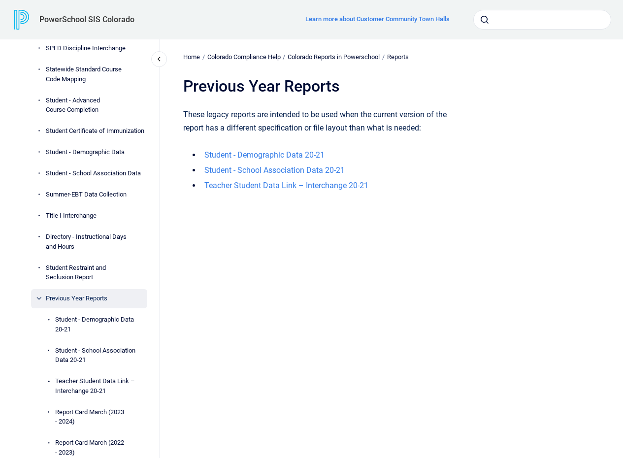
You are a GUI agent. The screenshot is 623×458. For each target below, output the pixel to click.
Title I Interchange (71, 215)
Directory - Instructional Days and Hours (86, 241)
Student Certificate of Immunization (95, 130)
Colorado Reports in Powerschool (334, 57)
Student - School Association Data (93, 173)
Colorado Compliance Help (244, 57)
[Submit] (484, 20)
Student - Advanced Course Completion (73, 105)
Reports (398, 57)
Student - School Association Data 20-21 (95, 355)
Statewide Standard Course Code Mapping (84, 74)
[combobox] (542, 19)
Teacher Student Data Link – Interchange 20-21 (95, 385)
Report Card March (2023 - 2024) (89, 416)
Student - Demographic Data (85, 152)
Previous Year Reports (76, 298)
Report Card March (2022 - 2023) (89, 447)
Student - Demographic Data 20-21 (94, 324)
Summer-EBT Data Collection (86, 194)
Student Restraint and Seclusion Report (76, 272)
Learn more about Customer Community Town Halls (377, 19)
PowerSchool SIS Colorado (86, 19)
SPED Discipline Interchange (86, 48)
